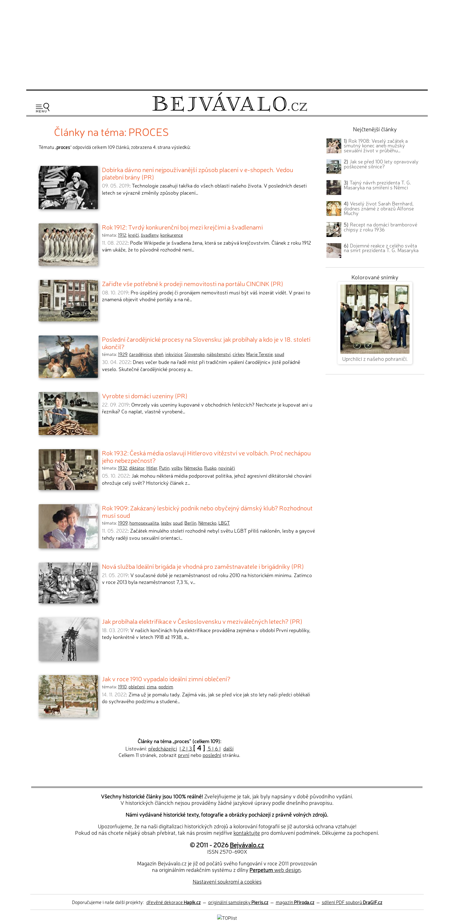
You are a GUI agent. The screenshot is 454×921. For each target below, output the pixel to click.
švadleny (149, 235)
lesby (166, 523)
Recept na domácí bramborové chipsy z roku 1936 (380, 227)
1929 (122, 354)
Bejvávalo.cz (247, 844)
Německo (193, 468)
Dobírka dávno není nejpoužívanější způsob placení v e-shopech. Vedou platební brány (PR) (197, 173)
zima (152, 686)
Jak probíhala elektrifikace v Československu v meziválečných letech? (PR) (202, 621)
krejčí (133, 235)
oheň (158, 354)
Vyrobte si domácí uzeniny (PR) (144, 395)
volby (176, 468)
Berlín (190, 523)
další (228, 748)
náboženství (219, 354)
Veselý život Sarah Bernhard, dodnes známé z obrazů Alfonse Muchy (379, 208)
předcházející (162, 748)
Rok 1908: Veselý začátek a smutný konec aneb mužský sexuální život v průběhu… (376, 145)
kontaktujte (246, 832)
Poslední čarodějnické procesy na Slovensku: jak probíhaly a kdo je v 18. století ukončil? (206, 343)
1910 (122, 686)
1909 (123, 523)
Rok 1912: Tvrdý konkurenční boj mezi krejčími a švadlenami (182, 226)
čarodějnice (140, 354)
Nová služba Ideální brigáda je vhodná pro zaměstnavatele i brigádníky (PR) (203, 566)
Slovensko (194, 354)
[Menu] (42, 108)
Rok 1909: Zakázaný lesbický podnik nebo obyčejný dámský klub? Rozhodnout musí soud (207, 511)
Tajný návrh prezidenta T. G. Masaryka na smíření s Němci (377, 185)
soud (279, 354)
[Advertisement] (227, 44)
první (183, 754)
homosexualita (144, 523)
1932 (122, 468)
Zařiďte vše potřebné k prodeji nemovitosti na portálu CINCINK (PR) (192, 283)
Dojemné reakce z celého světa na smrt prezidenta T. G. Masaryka (381, 248)
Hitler (151, 468)
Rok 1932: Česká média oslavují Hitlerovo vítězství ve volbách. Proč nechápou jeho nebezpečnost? (206, 456)
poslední (212, 754)
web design (275, 869)
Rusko (210, 468)
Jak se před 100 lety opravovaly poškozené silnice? (381, 164)
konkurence (171, 235)
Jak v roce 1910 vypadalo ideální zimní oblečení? (166, 678)
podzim (165, 686)
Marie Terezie (259, 354)
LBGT (224, 523)
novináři (226, 468)
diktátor (137, 468)
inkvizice (174, 354)
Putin (164, 468)
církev (238, 354)
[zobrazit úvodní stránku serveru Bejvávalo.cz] (229, 110)
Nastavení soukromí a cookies (227, 881)
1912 (122, 235)
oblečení (136, 686)
